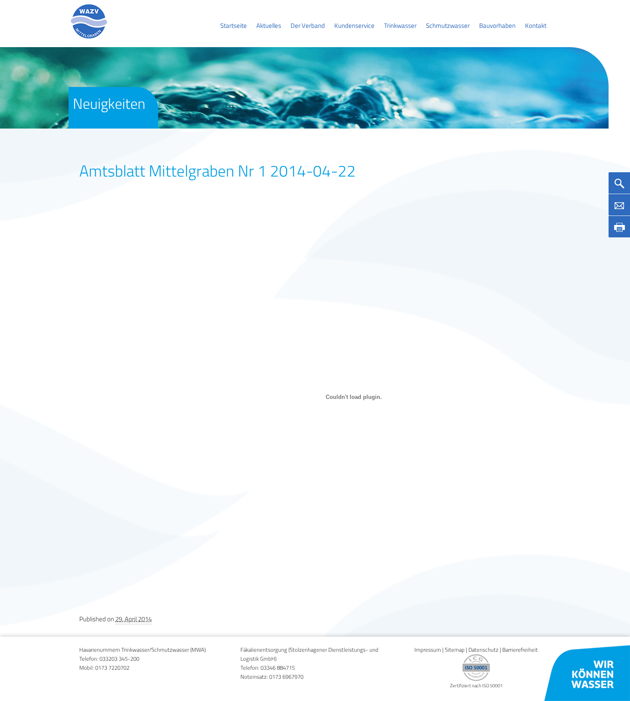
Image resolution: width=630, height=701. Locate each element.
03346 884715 (278, 668)
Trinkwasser (400, 25)
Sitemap (455, 650)
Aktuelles (268, 25)
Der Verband (308, 25)
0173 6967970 (286, 677)
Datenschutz (483, 650)
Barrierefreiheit (520, 650)
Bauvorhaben (497, 25)
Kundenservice (354, 25)
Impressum (427, 650)
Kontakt (535, 25)
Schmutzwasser (448, 25)
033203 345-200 (119, 659)
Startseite (233, 25)
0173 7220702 (112, 668)
